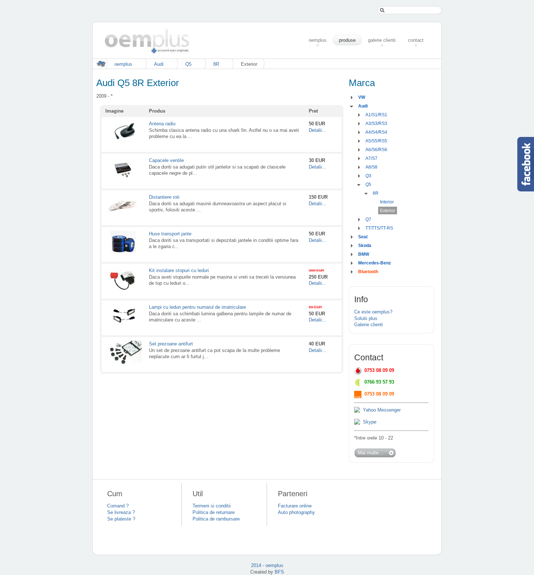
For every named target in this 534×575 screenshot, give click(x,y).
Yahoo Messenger (382, 410)
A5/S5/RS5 (376, 140)
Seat (363, 236)
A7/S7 (371, 158)
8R (216, 64)
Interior (387, 202)
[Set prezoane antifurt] (123, 363)
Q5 (188, 64)
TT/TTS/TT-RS (379, 228)
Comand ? (118, 506)
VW (361, 97)
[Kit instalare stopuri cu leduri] (123, 289)
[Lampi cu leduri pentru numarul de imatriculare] (123, 326)
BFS (279, 572)
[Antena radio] (123, 143)
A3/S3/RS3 (376, 123)
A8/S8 (371, 167)
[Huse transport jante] (123, 253)
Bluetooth (368, 271)
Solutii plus (365, 318)
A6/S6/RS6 (376, 149)
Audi (158, 64)
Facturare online (295, 506)
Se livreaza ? (121, 512)
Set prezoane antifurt (171, 344)
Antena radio (162, 123)
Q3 (368, 175)
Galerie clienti (368, 324)
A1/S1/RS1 (376, 114)
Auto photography (296, 512)
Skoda (364, 245)
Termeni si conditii (212, 506)
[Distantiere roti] (123, 216)
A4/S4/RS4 (376, 132)
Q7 (368, 219)
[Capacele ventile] (123, 179)
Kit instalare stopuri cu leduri (179, 270)
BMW (363, 254)
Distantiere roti (164, 197)
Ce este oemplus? (373, 312)
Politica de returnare (214, 512)
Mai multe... (370, 452)
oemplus (123, 64)
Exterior (387, 210)
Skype (369, 422)
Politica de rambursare (216, 519)
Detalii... (317, 130)
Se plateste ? (121, 519)
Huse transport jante (170, 233)
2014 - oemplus (267, 565)
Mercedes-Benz (374, 263)
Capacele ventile (166, 160)
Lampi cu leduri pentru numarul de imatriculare (197, 307)
